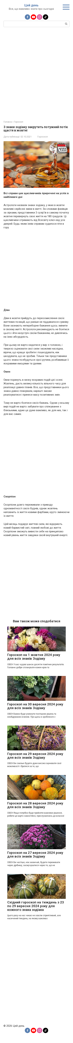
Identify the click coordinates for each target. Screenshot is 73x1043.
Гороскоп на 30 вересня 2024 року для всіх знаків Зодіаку (35, 706)
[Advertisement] (36, 73)
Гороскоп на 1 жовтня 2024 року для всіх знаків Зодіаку (33, 657)
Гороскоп (42, 136)
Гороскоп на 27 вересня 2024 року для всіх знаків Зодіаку (35, 854)
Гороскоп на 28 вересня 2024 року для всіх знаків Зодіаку (35, 805)
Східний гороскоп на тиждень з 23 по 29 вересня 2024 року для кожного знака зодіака (35, 906)
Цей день (31, 5)
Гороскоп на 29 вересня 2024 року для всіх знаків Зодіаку (35, 756)
